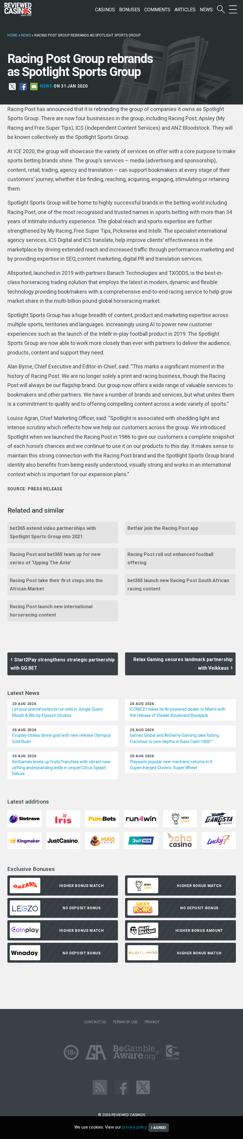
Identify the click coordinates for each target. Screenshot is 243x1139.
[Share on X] (12, 86)
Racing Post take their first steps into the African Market (56, 585)
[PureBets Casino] (102, 818)
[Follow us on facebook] (121, 1087)
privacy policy (134, 1127)
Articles (185, 9)
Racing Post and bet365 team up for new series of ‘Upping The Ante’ (55, 558)
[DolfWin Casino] (141, 840)
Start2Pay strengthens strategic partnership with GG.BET (62, 664)
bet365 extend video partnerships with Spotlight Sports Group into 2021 (53, 532)
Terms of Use (125, 1022)
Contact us (95, 1022)
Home (12, 35)
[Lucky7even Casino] (219, 840)
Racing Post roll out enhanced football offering (170, 558)
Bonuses (129, 9)
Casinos (105, 9)
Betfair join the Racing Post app (162, 528)
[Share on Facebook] (23, 86)
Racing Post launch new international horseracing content (51, 611)
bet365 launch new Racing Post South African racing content (178, 585)
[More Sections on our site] (233, 9)
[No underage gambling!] (71, 1052)
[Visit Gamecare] (172, 1052)
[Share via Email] (34, 86)
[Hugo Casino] (102, 840)
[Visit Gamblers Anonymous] (95, 1052)
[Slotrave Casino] (24, 818)
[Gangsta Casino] (219, 818)
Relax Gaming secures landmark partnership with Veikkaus (183, 664)
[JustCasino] (63, 840)
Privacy (152, 1022)
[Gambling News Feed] (99, 1087)
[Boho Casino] (180, 840)
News (206, 9)
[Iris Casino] (63, 818)
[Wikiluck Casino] (180, 818)
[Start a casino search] (220, 9)
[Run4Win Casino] (141, 818)
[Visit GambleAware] (136, 1052)
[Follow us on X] (143, 1087)
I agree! (158, 1127)
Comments (157, 9)
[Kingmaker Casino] (24, 840)
